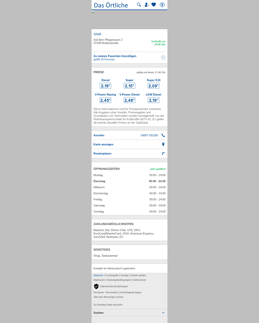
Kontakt (125, 275)
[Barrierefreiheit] (163, 5)
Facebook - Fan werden (105, 292)
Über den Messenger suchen (108, 297)
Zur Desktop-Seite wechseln (107, 304)
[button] (110, 286)
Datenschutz (139, 280)
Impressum (99, 280)
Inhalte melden (138, 275)
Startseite (98, 275)
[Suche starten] (139, 5)
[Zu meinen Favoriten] (154, 5)
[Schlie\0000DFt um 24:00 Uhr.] (158, 43)
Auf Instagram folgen (130, 292)
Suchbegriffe (112, 275)
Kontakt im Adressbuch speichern (114, 268)
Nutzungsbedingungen (119, 280)
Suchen (98, 312)
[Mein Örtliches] (147, 5)
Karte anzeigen (103, 144)
